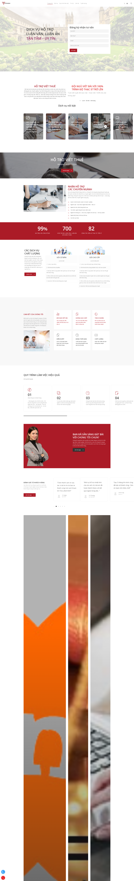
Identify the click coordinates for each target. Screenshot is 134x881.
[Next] (105, 126)
